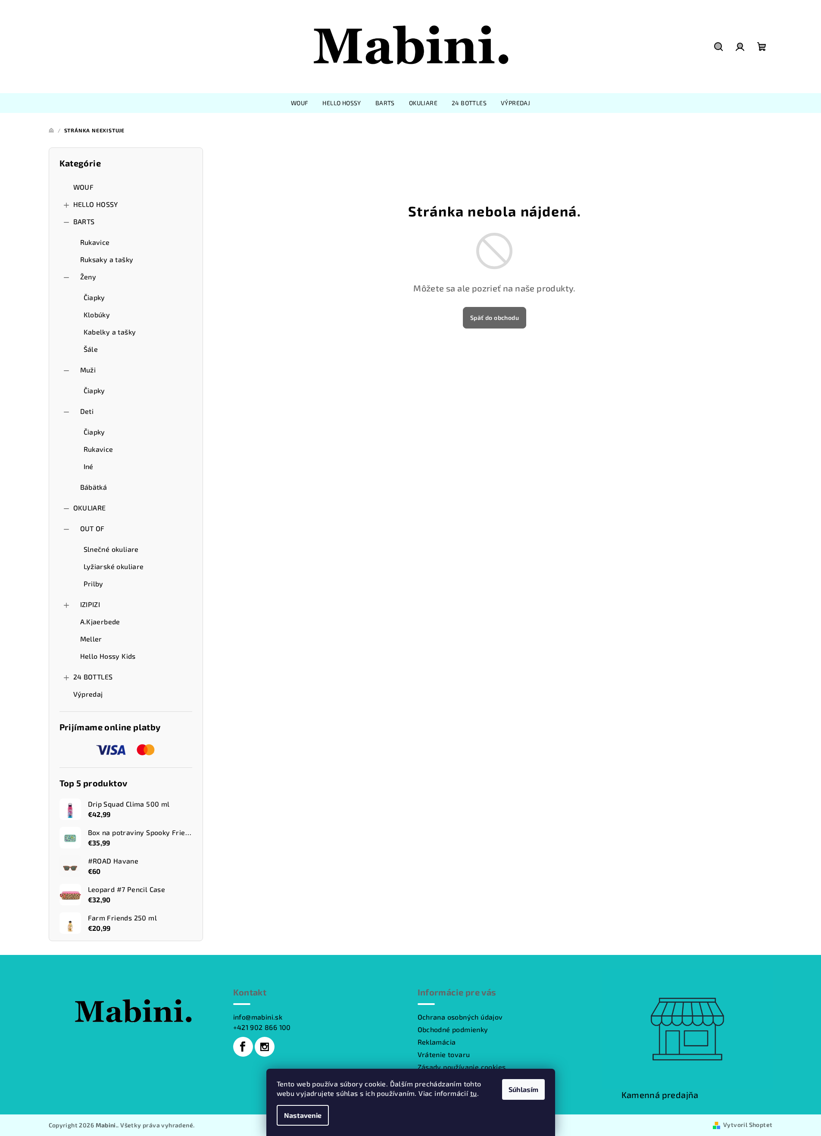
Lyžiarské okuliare (114, 566)
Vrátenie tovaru (444, 1054)
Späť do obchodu (494, 317)
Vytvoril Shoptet (747, 1124)
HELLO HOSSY (95, 204)
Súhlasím (523, 1089)
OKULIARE (89, 508)
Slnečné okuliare (111, 549)
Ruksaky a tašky (107, 259)
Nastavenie (303, 1115)
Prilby (93, 583)
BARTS (84, 221)
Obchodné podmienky (453, 1029)
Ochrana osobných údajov (460, 1017)
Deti (87, 411)
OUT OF (92, 528)
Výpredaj (88, 694)
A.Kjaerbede (100, 621)
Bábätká (93, 487)
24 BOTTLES (93, 677)
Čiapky (94, 297)
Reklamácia (437, 1042)
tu (473, 1093)
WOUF (83, 187)
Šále (91, 349)
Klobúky (97, 314)
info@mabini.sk (258, 1017)
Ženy (88, 276)
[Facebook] (243, 1047)
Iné (89, 466)
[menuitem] (299, 103)
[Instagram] (265, 1047)
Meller (91, 639)
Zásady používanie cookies (462, 1067)
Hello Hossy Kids (108, 656)
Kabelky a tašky (110, 332)
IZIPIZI (90, 604)
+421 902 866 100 (262, 1027)
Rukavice (95, 242)
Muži (88, 370)
